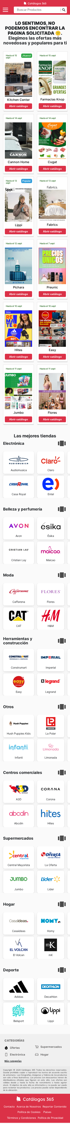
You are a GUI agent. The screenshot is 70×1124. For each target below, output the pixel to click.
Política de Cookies (29, 1112)
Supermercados (51, 1046)
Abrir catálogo (18, 106)
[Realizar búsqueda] (64, 10)
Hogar (44, 1054)
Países (47, 1112)
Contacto (9, 1106)
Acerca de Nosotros (29, 1106)
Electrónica (17, 1054)
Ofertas (15, 1047)
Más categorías (13, 1061)
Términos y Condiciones (21, 1117)
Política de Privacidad (50, 1117)
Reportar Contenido (54, 1106)
